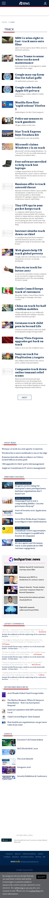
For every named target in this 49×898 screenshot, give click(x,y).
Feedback (7, 857)
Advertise (15, 857)
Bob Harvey (36, 665)
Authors (40, 854)
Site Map (38, 857)
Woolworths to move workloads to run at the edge (24, 453)
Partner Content (14, 477)
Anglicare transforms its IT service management (23, 468)
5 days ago (23, 659)
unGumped (38, 654)
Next (24, 397)
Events (8, 734)
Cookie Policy (35, 891)
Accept (41, 877)
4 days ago (23, 648)
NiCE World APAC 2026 (27, 749)
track (12, 22)
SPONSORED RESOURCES (16, 687)
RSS (44, 857)
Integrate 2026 (24, 767)
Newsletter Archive (27, 857)
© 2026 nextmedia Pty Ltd (29, 862)
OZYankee (6, 644)
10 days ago (14, 679)
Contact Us (9, 854)
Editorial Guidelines (29, 854)
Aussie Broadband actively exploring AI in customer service (24, 635)
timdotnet (42, 632)
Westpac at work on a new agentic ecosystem (22, 449)
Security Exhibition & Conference (32, 776)
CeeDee (41, 675)
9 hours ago (14, 636)
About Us (18, 854)
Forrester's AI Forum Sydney (30, 740)
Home (4, 22)
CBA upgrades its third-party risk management (23, 464)
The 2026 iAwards (25, 759)
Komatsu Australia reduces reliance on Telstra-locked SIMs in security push (23, 458)
